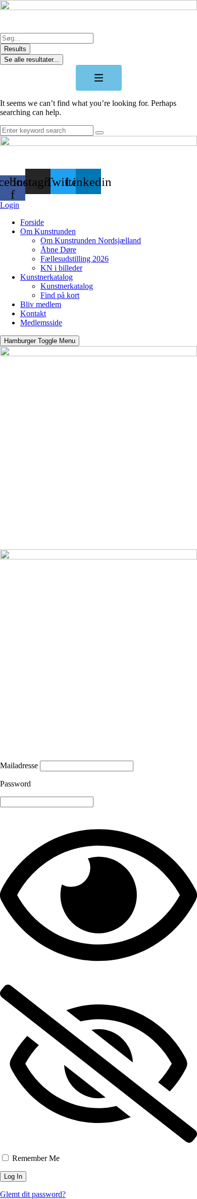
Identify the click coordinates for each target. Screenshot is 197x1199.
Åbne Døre (58, 249)
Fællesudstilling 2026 (74, 258)
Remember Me (35, 1158)
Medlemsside (41, 322)
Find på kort (59, 295)
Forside (32, 222)
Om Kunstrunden (48, 231)
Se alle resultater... (31, 59)
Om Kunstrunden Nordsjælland (90, 240)
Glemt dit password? (33, 1194)
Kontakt (33, 313)
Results (15, 49)
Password (15, 783)
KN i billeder (61, 268)
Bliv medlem (40, 304)
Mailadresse (19, 765)
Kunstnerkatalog (46, 277)
